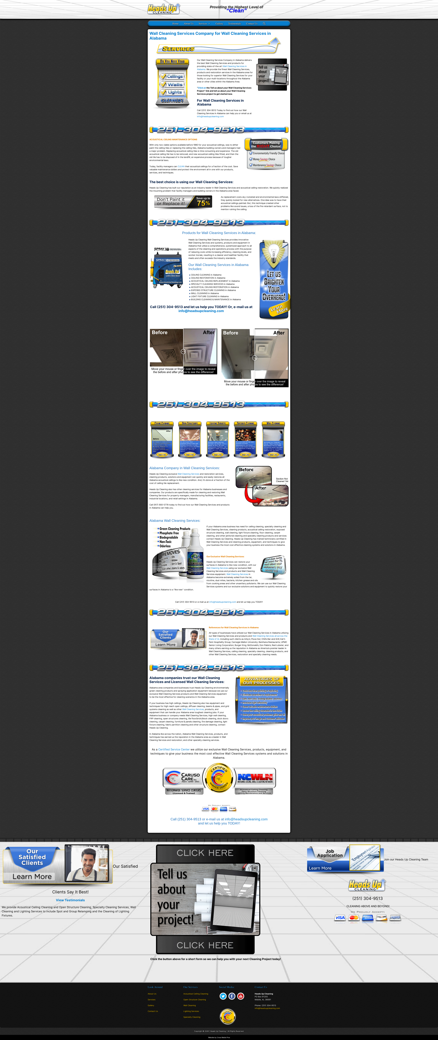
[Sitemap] (149, 1018)
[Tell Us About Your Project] (205, 899)
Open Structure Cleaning (194, 999)
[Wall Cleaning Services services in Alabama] (183, 209)
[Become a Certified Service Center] (228, 1016)
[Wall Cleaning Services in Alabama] (273, 460)
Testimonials (234, 23)
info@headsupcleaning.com (210, 116)
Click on (202, 88)
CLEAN (181, 166)
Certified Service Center (174, 749)
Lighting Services (191, 1011)
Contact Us (252, 23)
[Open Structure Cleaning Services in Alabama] (190, 460)
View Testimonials (70, 900)
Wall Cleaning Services (188, 474)
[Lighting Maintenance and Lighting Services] (273, 321)
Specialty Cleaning (191, 1017)
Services (203, 23)
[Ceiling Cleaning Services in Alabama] (162, 460)
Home (175, 23)
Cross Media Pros (223, 1037)
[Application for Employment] (345, 860)
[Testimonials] (58, 866)
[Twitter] (223, 1000)
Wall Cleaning (189, 1005)
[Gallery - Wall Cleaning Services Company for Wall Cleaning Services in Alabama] (177, 639)
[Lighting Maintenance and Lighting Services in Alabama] (217, 460)
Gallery (219, 23)
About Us (189, 23)
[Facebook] (232, 1000)
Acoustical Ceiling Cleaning (195, 994)
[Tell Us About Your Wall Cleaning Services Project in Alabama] (272, 90)
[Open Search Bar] (264, 23)
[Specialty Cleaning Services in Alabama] (245, 460)
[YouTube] (241, 1000)
